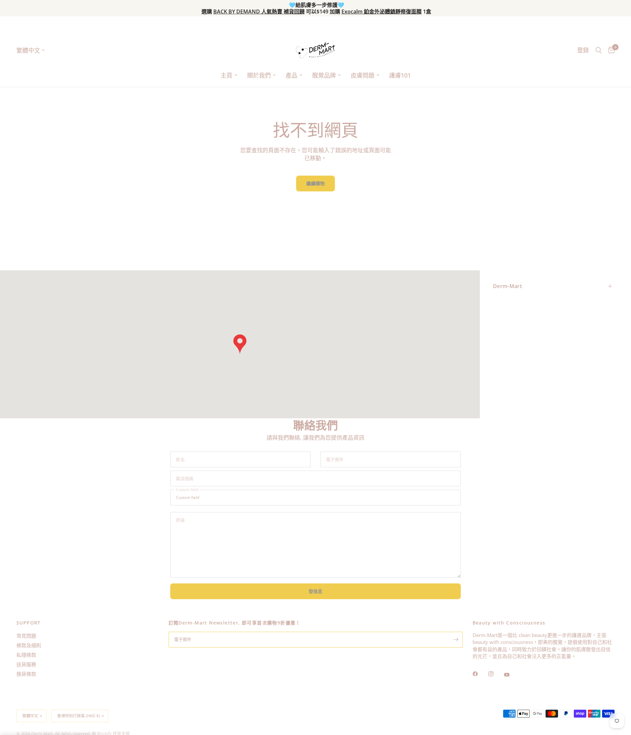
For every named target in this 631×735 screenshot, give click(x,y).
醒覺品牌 (324, 75)
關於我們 (259, 75)
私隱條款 (26, 654)
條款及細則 (28, 645)
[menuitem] (229, 75)
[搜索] (598, 50)
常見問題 (26, 635)
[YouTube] (511, 674)
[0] (610, 50)
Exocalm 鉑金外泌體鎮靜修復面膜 (381, 11)
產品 (291, 75)
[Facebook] (480, 674)
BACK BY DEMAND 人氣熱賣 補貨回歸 (259, 11)
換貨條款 (26, 674)
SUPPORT (28, 623)
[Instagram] (495, 674)
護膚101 (400, 75)
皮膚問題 (362, 75)
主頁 (226, 75)
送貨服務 (26, 664)
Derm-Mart (507, 286)
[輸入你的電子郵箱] (456, 640)
